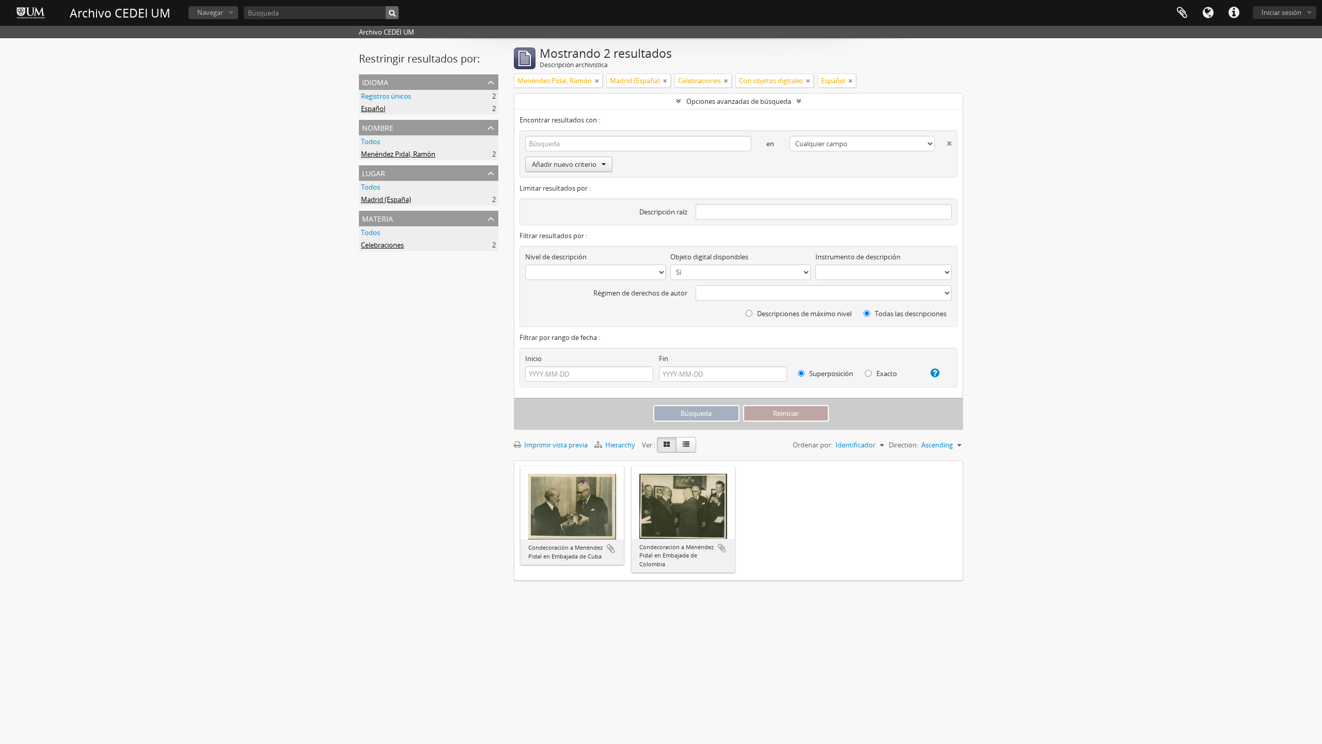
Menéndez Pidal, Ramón (398, 154)
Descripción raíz (663, 211)
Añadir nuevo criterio (564, 164)
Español (373, 108)
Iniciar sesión (1281, 12)
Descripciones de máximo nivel (804, 313)
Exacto (886, 373)
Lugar (373, 172)
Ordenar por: (812, 445)
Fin (663, 358)
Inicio (533, 358)
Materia (377, 218)
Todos (370, 141)
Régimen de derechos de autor (640, 293)
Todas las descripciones (910, 313)
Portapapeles (1182, 13)
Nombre (378, 127)
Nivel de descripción (556, 256)
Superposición (830, 373)
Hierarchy (620, 445)
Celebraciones (382, 245)
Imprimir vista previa (555, 445)
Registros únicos (386, 96)
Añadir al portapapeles (611, 549)
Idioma (1208, 13)
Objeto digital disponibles (709, 256)
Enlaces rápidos (1234, 13)
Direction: (903, 445)
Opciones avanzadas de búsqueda (738, 101)
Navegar (210, 12)
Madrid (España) (386, 199)
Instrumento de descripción (858, 256)
